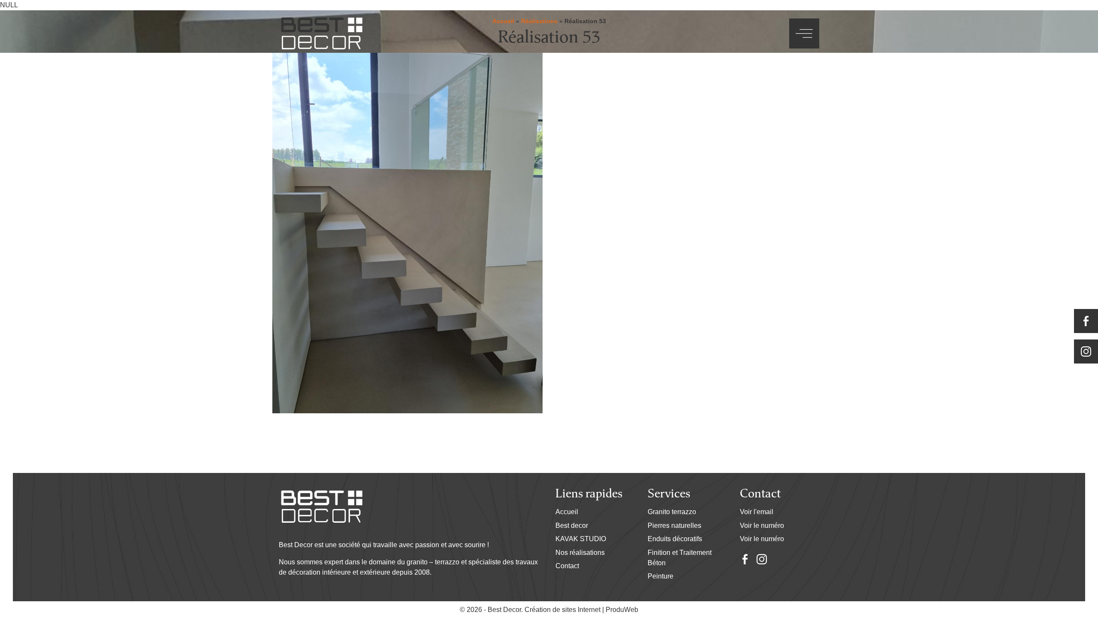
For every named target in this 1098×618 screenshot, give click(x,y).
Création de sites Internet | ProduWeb (581, 609)
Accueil (566, 511)
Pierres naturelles (674, 525)
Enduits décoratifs (675, 538)
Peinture (660, 576)
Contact (567, 566)
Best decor (571, 525)
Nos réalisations (580, 552)
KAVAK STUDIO (580, 538)
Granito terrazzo (672, 511)
